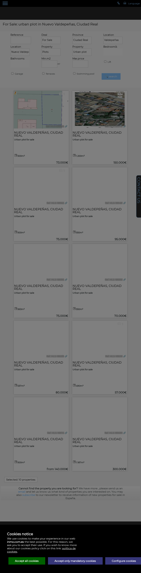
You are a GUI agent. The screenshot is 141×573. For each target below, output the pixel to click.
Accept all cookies (27, 561)
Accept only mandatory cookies (75, 561)
